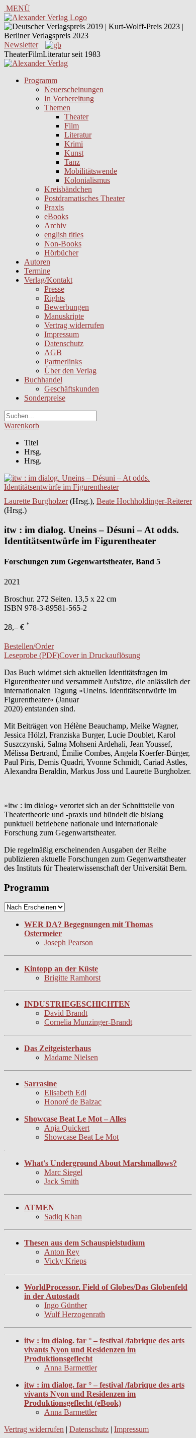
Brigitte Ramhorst (72, 977)
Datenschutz (63, 343)
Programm (40, 80)
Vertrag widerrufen (74, 325)
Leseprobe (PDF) (31, 655)
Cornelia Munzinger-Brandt (88, 1022)
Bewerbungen (66, 307)
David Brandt (65, 1013)
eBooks (56, 216)
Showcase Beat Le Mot (81, 1137)
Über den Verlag (70, 370)
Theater (76, 116)
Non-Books (62, 243)
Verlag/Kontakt (48, 280)
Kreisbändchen (68, 189)
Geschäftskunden (71, 388)
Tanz (72, 162)
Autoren (37, 261)
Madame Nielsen (71, 1057)
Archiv (55, 225)
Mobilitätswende (90, 171)
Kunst (73, 153)
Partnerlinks (63, 361)
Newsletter (21, 44)
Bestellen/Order (29, 646)
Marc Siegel (63, 1172)
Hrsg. (33, 451)
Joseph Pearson (68, 942)
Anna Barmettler (70, 1367)
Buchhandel (43, 379)
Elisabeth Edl (65, 1092)
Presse (54, 289)
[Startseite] (36, 63)
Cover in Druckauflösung (99, 655)
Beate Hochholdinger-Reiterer (144, 501)
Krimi (73, 144)
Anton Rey (61, 1252)
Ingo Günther (65, 1305)
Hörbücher (61, 252)
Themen (57, 107)
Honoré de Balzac (73, 1101)
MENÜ (17, 8)
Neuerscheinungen (74, 89)
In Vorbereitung (69, 98)
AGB (53, 352)
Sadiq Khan (63, 1216)
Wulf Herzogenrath (74, 1314)
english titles (63, 234)
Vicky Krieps (65, 1261)
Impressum (61, 334)
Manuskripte (64, 316)
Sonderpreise (44, 398)
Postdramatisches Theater (84, 198)
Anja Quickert (66, 1128)
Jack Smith (61, 1181)
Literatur (77, 134)
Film (71, 125)
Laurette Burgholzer (36, 501)
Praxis (54, 207)
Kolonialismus (87, 180)
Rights (54, 298)
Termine (37, 271)
